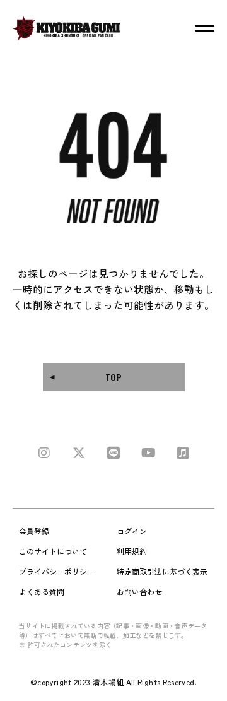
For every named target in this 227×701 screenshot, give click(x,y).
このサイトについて (53, 551)
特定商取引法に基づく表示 (162, 571)
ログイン (132, 531)
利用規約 (132, 551)
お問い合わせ (139, 591)
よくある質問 (41, 591)
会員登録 (34, 531)
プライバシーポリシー (57, 571)
